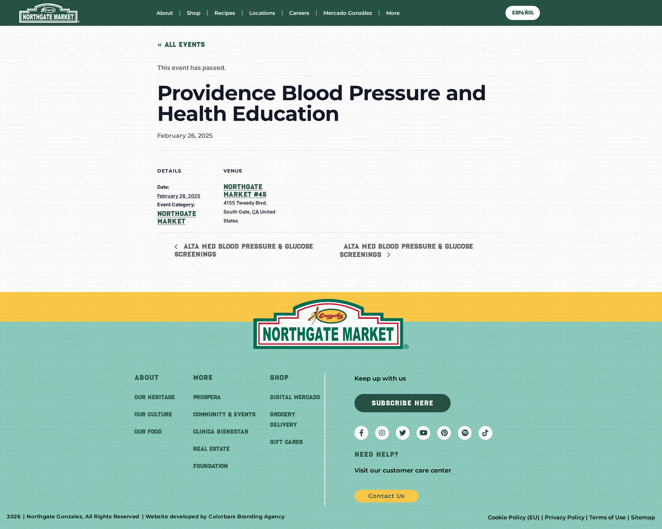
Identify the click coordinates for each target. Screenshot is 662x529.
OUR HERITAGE (154, 397)
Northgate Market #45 (245, 190)
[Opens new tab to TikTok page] (485, 433)
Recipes (224, 13)
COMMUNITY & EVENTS (224, 414)
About (165, 13)
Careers (299, 13)
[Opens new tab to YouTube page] (423, 433)
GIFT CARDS (286, 441)
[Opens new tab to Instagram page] (382, 433)
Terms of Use (607, 517)
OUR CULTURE (153, 414)
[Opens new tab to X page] (403, 433)
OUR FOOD (148, 431)
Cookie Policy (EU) (514, 517)
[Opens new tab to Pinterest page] (444, 433)
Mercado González (347, 13)
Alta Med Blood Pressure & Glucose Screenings (243, 250)
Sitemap (643, 517)
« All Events (181, 44)
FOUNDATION (210, 466)
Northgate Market (176, 217)
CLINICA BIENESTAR (220, 431)
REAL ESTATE (211, 448)
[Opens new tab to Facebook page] (361, 433)
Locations (262, 13)
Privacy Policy (564, 517)
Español (523, 13)
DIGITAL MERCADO (295, 397)
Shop (193, 13)
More (393, 13)
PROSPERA (207, 397)
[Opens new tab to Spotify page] (465, 433)
